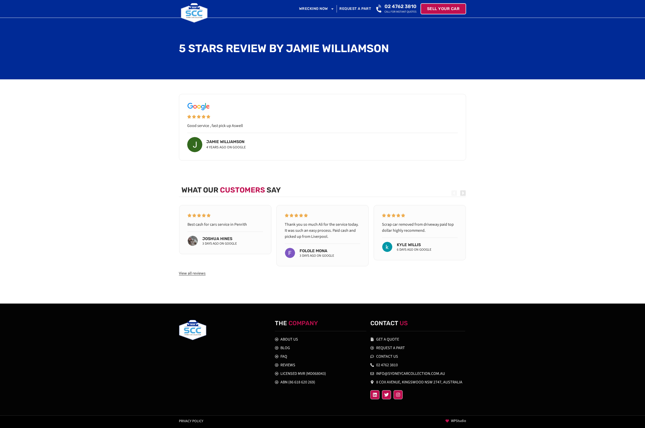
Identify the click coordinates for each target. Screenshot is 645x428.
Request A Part (355, 9)
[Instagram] (398, 394)
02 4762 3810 (400, 6)
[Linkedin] (374, 394)
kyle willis (409, 244)
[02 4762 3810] (379, 9)
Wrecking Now (313, 9)
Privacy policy (191, 421)
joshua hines (217, 238)
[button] (454, 193)
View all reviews (192, 273)
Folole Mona (313, 250)
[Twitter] (386, 394)
